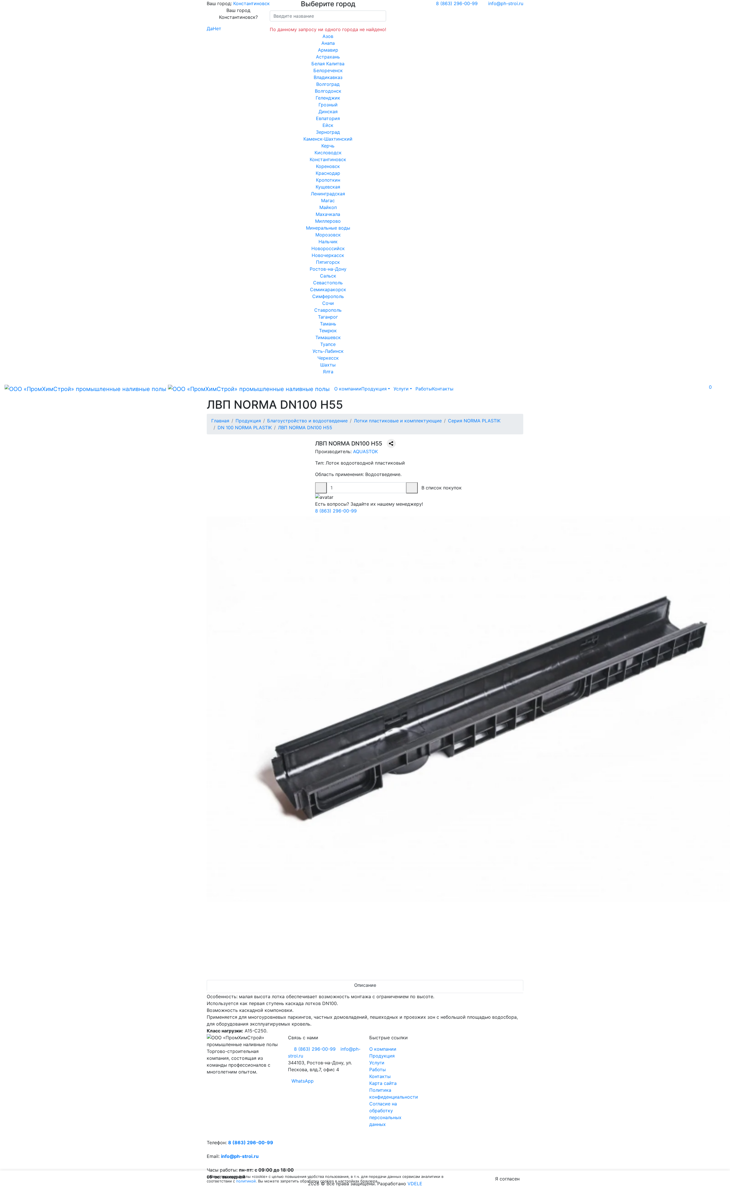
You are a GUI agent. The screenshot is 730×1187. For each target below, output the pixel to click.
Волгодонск (328, 91)
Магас (328, 200)
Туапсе (328, 344)
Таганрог (328, 317)
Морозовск (328, 235)
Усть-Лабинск (328, 351)
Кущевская (328, 187)
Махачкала (328, 214)
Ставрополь (328, 310)
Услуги (401, 389)
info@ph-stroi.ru (240, 1156)
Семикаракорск (328, 289)
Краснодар (328, 173)
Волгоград (328, 84)
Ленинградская (328, 194)
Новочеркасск (328, 255)
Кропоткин (328, 180)
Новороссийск (328, 248)
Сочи (328, 303)
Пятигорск (328, 262)
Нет (217, 28)
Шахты (328, 365)
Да (210, 28)
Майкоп (328, 207)
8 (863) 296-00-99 (336, 511)
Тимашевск (328, 337)
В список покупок (441, 488)
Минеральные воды (328, 228)
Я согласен (507, 1179)
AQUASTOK (365, 451)
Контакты (442, 389)
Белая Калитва (327, 63)
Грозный (328, 105)
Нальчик (328, 241)
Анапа (328, 43)
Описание (365, 985)
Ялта (328, 371)
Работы (423, 389)
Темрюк (328, 330)
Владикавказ (328, 77)
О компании (347, 389)
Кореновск (328, 166)
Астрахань (328, 57)
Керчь (327, 146)
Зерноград (328, 132)
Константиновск (251, 3)
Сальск (328, 276)
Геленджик (328, 98)
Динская (328, 111)
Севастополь (328, 282)
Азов (328, 36)
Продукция (374, 389)
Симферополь (328, 296)
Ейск (328, 125)
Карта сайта (383, 1083)
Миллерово (328, 221)
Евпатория (328, 118)
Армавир (328, 50)
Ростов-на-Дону (328, 269)
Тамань (328, 324)
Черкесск (328, 358)
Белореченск (328, 70)
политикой (246, 1181)
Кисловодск (328, 152)
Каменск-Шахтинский (327, 139)
